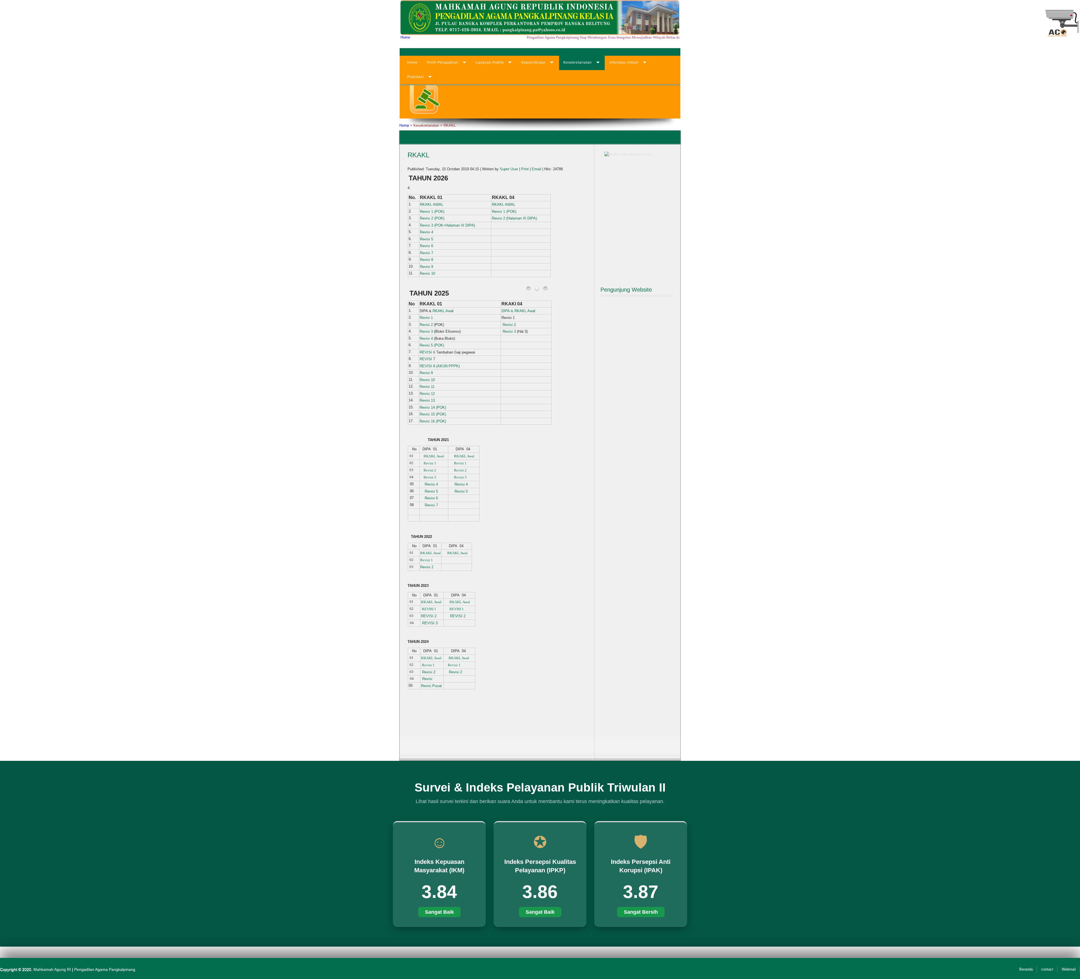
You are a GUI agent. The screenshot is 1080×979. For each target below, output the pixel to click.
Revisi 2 (426, 325)
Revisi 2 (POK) (432, 218)
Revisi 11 (427, 387)
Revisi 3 (426, 331)
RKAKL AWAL (431, 204)
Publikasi (415, 77)
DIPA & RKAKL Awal (518, 311)
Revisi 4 (427, 232)
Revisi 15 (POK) (433, 414)
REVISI (426, 359)
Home (405, 37)
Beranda (1026, 969)
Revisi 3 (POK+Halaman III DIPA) (447, 225)
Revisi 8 (426, 260)
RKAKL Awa (443, 311)
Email (536, 169)
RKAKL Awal (433, 456)
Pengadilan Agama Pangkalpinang (104, 969)
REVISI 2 (428, 616)
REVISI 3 (430, 623)
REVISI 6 (427, 352)
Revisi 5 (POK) (432, 345)
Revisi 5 (426, 239)
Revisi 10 (427, 273)
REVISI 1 (429, 609)
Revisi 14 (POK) (433, 407)
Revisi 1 (426, 318)
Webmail (1069, 969)
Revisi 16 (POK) (433, 421)
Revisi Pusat (431, 686)
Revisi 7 (427, 253)
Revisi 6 (426, 246)
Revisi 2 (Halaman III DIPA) (514, 218)
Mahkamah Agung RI (52, 969)
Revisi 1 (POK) (432, 211)
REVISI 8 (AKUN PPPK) (440, 366)
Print (525, 169)
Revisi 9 (426, 267)
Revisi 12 (427, 394)
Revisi (427, 679)
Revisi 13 (427, 400)
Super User (509, 169)
